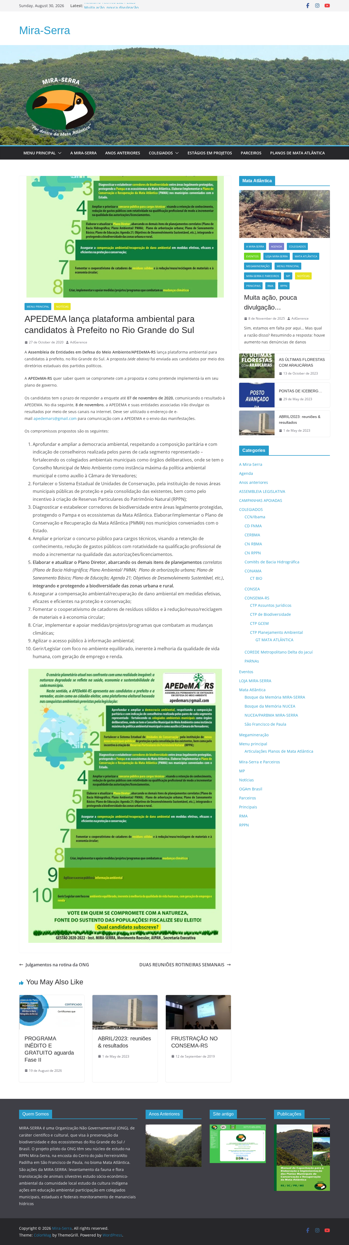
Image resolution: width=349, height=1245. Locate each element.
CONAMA (253, 570)
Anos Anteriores (122, 152)
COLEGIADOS (297, 246)
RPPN (283, 286)
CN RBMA (253, 543)
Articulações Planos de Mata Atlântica (279, 751)
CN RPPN (253, 552)
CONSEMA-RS (257, 598)
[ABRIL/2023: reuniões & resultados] (125, 999)
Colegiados (161, 152)
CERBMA (252, 534)
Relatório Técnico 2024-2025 (110, 5)
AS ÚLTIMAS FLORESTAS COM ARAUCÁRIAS (302, 362)
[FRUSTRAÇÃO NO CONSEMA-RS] (198, 999)
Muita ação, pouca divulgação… (270, 302)
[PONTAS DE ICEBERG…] (257, 395)
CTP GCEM (259, 623)
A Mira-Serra (83, 152)
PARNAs (252, 661)
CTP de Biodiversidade (270, 614)
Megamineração (258, 266)
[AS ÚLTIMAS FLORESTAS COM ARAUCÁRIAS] (257, 367)
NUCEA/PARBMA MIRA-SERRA (271, 715)
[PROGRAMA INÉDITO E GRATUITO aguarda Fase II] (51, 999)
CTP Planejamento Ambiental (276, 632)
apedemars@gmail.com (55, 418)
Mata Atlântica (306, 256)
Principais (253, 286)
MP (288, 276)
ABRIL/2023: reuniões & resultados (299, 419)
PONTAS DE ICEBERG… (300, 391)
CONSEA (252, 588)
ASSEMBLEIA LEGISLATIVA (262, 491)
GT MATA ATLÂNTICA (274, 639)
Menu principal (39, 152)
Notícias (62, 306)
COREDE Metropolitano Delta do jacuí (279, 652)
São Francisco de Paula (265, 724)
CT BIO (256, 578)
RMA (270, 286)
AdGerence (78, 342)
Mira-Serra (44, 30)
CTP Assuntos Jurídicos (270, 605)
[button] (59, 153)
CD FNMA (253, 525)
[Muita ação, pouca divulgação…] (284, 214)
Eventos (252, 256)
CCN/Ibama (255, 516)
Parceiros (251, 152)
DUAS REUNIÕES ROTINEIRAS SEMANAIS (181, 965)
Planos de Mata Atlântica (297, 152)
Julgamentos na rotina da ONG (57, 965)
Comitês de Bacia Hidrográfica (272, 561)
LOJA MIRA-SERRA (277, 256)
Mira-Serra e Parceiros (262, 276)
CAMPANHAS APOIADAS (260, 500)
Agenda (276, 246)
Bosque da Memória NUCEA (270, 706)
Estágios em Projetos (210, 152)
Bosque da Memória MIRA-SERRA (275, 697)
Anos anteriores (253, 482)
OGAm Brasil (250, 788)
